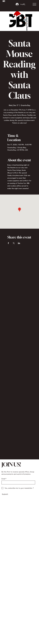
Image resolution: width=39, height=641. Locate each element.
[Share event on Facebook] (8, 243)
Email (4, 479)
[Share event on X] (14, 243)
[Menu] (34, 4)
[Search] (24, 4)
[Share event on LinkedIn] (19, 243)
